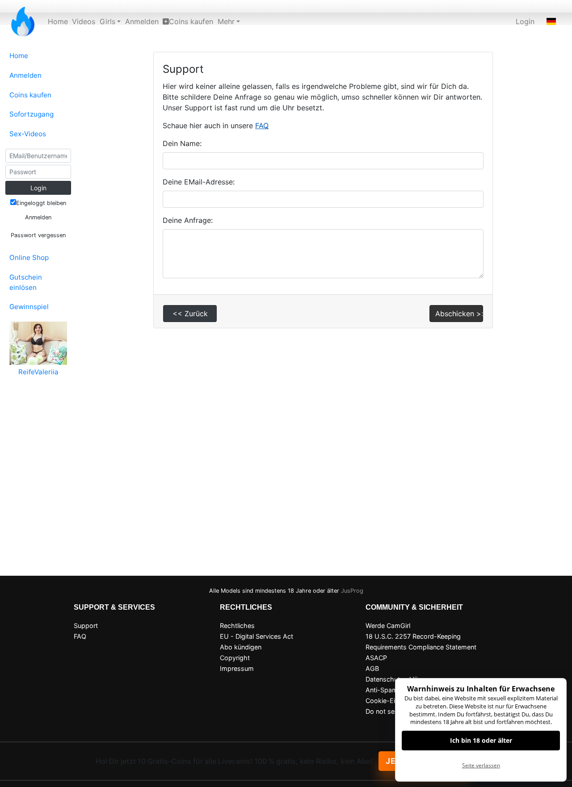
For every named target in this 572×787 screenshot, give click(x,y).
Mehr (226, 21)
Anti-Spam (382, 690)
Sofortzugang (31, 114)
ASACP (376, 657)
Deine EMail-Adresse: (199, 181)
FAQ (262, 125)
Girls (107, 21)
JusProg (352, 590)
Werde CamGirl (388, 625)
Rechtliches (237, 625)
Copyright (235, 657)
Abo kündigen (240, 647)
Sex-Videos (27, 134)
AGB (372, 668)
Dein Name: (182, 143)
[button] (551, 21)
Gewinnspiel (29, 306)
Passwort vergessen (38, 235)
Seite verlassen (481, 765)
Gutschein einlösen (25, 282)
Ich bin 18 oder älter (481, 740)
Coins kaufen (191, 21)
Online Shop (29, 257)
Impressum (237, 668)
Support (86, 625)
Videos (83, 21)
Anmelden (142, 21)
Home (58, 21)
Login (525, 21)
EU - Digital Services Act (256, 636)
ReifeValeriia (38, 372)
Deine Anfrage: (188, 220)
